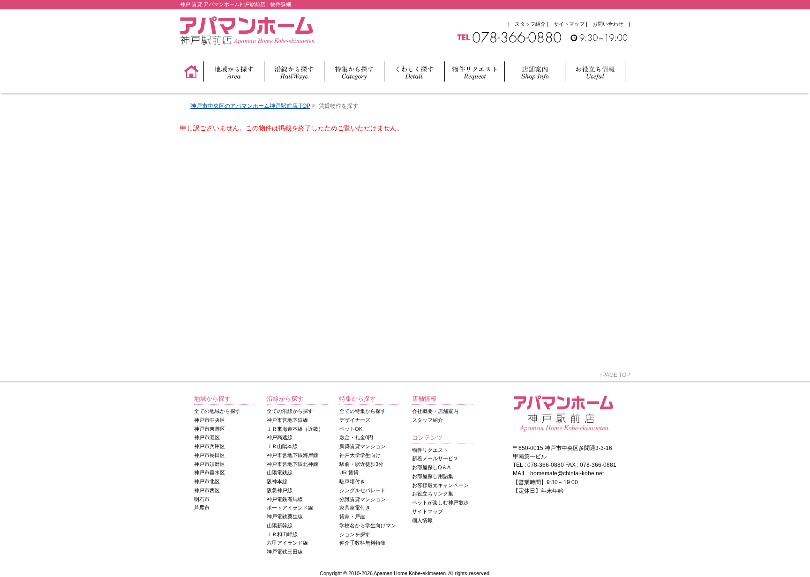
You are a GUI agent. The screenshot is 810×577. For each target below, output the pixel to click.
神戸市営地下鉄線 (287, 420)
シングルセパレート (362, 490)
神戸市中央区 (209, 420)
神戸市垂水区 (209, 472)
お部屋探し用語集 (432, 476)
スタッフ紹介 (530, 24)
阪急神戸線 (279, 490)
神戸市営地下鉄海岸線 (292, 455)
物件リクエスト (430, 450)
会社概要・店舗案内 (435, 411)
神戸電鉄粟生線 (285, 516)
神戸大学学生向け (360, 455)
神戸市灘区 (207, 437)
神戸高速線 (279, 437)
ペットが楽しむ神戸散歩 (440, 502)
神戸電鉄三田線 (285, 552)
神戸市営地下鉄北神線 (292, 464)
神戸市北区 (207, 481)
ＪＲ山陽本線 (282, 446)
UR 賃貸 (349, 472)
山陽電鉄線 (279, 472)
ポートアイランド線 (290, 507)
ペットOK (350, 429)
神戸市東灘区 (209, 429)
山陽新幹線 (279, 525)
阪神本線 (277, 481)
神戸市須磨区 (209, 464)
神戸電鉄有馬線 (285, 499)
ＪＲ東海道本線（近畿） (295, 429)
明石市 (202, 499)
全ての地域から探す (217, 411)
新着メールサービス (435, 458)
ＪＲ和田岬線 (282, 534)
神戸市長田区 (209, 455)
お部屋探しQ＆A (431, 467)
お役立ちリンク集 (432, 493)
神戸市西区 (207, 490)
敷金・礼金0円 (356, 437)
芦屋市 (202, 507)
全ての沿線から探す (290, 411)
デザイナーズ (354, 420)
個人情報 (422, 520)
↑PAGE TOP (615, 375)
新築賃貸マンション (362, 446)
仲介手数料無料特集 (362, 543)
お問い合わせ (607, 24)
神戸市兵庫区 (209, 446)
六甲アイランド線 (287, 543)
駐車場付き (352, 481)
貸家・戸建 (352, 516)
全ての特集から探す (362, 411)
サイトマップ (569, 24)
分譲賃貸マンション (362, 499)
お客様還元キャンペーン (440, 485)
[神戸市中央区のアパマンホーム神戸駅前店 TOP (249, 106)
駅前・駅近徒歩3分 (361, 464)
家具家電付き (354, 507)
